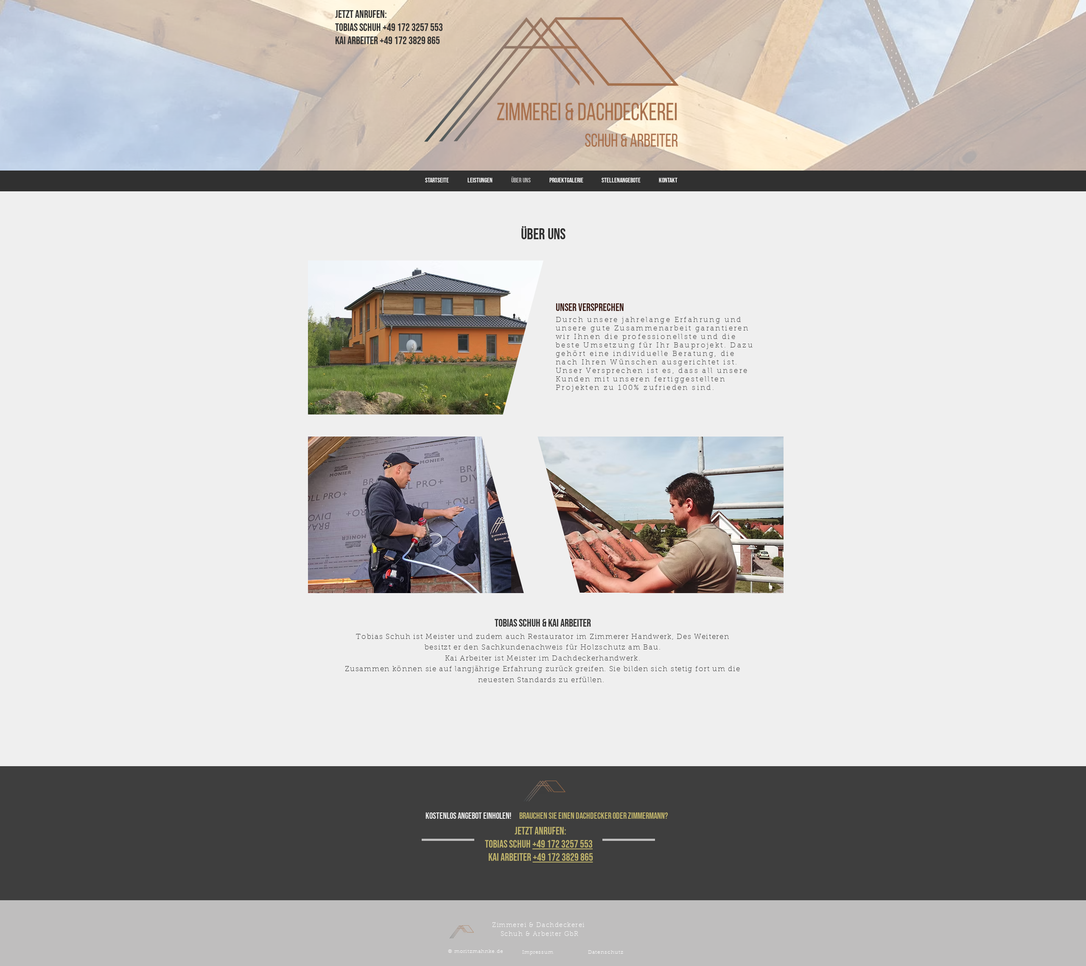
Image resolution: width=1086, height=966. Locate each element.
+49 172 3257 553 (562, 844)
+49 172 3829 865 (563, 857)
